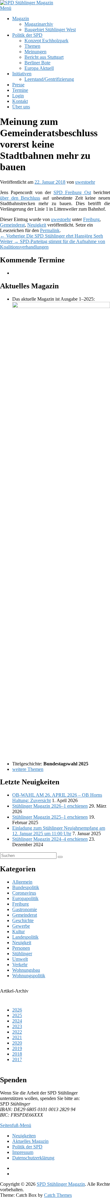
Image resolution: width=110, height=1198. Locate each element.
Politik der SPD (27, 35)
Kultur (18, 931)
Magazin (20, 18)
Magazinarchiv (38, 24)
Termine (20, 90)
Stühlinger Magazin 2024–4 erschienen (50, 839)
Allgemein (22, 881)
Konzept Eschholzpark (46, 40)
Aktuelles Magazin (30, 1141)
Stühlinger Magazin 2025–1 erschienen (50, 817)
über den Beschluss (20, 198)
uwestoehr (85, 182)
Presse (18, 84)
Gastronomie (24, 909)
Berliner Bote (37, 62)
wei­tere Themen (27, 769)
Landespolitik (25, 937)
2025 (17, 1015)
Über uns (21, 106)
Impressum (22, 1152)
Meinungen (35, 51)
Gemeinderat (12, 224)
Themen (32, 46)
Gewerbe (21, 926)
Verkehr (20, 964)
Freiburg (91, 219)
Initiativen (21, 73)
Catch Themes (58, 1195)
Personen (21, 948)
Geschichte (23, 920)
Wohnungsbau (26, 970)
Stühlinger (22, 953)
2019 (17, 1048)
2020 (17, 1043)
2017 (17, 1059)
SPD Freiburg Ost (72, 192)
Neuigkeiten (24, 1135)
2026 (17, 1009)
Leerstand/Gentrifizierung (49, 79)
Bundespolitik (25, 887)
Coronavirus (24, 893)
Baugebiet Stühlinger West (50, 29)
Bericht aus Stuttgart (44, 57)
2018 (17, 1054)
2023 (17, 1026)
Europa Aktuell (39, 68)
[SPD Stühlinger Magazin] (26, 2)
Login (18, 95)
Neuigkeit (36, 224)
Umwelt (20, 959)
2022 (17, 1032)
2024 (17, 1020)
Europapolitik (25, 898)
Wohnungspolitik (28, 975)
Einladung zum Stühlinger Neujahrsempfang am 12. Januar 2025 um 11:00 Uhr (58, 830)
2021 (17, 1037)
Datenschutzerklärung (33, 1157)
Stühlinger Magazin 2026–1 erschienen (50, 806)
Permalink (50, 230)
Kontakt (20, 101)
